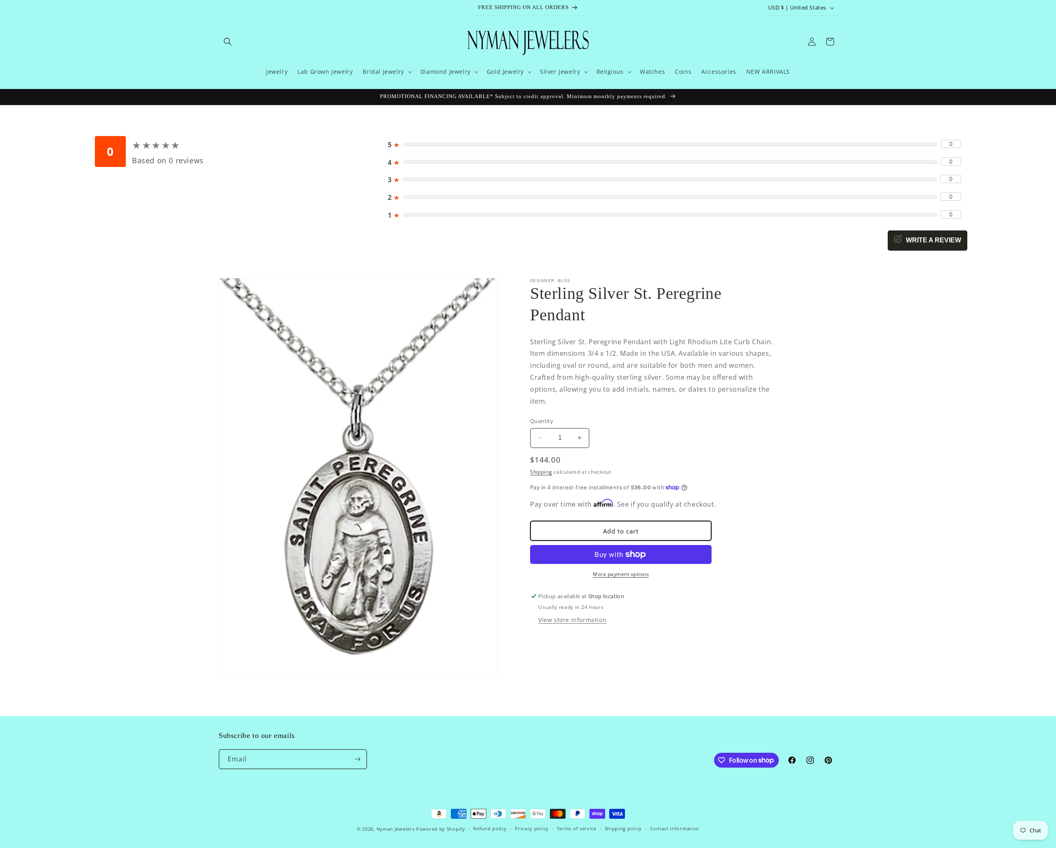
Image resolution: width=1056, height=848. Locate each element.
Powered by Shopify (440, 829)
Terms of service (576, 828)
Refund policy (490, 828)
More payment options (621, 574)
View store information (572, 620)
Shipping (541, 471)
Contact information (674, 828)
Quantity (541, 421)
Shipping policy (623, 828)
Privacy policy (532, 828)
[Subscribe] (357, 759)
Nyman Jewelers (396, 829)
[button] (228, 42)
